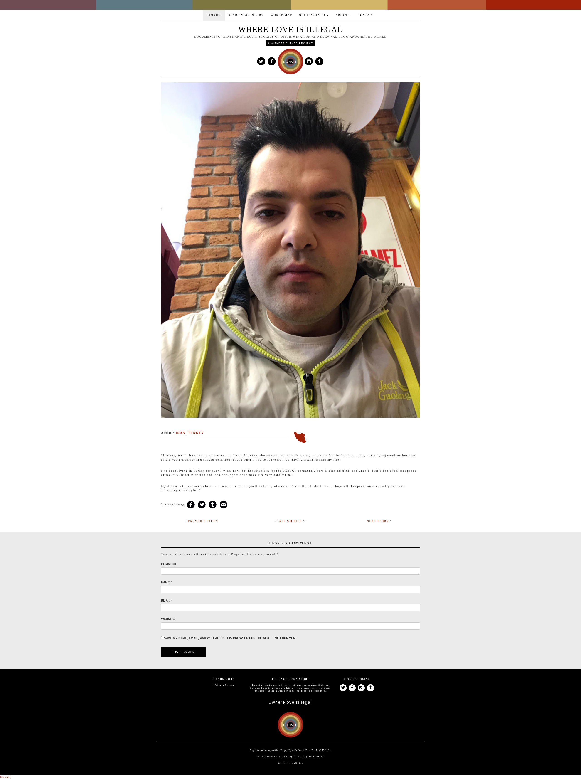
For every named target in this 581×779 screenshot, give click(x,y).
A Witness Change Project (290, 43)
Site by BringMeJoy (290, 763)
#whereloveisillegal (290, 702)
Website (168, 619)
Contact (366, 15)
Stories (214, 15)
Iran (180, 433)
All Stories (290, 521)
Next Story (378, 521)
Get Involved (312, 15)
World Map (281, 15)
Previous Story (203, 521)
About (342, 15)
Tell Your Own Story (290, 679)
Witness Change (224, 685)
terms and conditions (281, 688)
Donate (6, 777)
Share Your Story (246, 15)
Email (166, 600)
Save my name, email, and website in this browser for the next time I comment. (231, 638)
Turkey (196, 433)
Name (166, 582)
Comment (168, 564)
